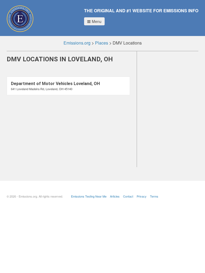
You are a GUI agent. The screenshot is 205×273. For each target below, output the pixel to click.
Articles (115, 196)
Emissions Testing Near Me (89, 196)
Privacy (142, 196)
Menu (96, 21)
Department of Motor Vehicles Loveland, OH (55, 83)
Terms (154, 196)
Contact (128, 196)
